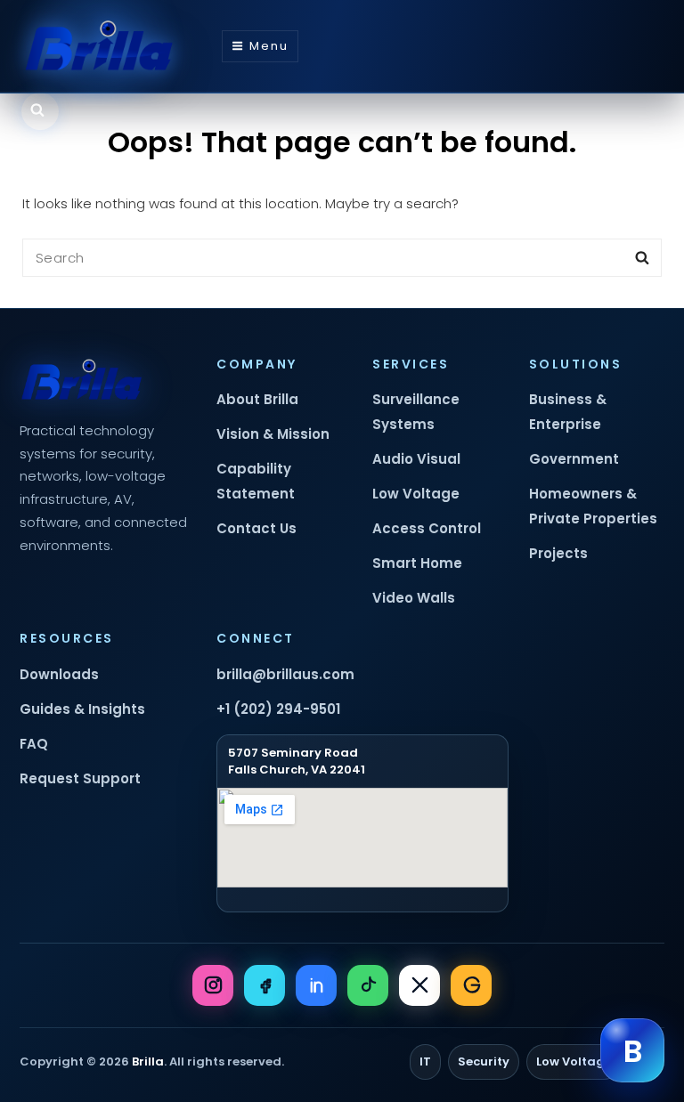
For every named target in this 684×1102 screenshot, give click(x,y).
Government (574, 459)
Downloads (59, 674)
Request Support (80, 778)
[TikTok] (367, 985)
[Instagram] (212, 985)
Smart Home (417, 563)
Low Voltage (416, 493)
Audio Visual (416, 459)
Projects (558, 553)
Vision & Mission (273, 434)
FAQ (34, 743)
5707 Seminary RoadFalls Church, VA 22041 (296, 761)
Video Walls (413, 597)
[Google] (471, 985)
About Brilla (257, 399)
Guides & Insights (82, 709)
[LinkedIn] (316, 985)
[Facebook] (264, 985)
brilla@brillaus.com (285, 674)
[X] (419, 985)
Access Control (426, 528)
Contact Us (256, 528)
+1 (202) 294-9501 (278, 709)
